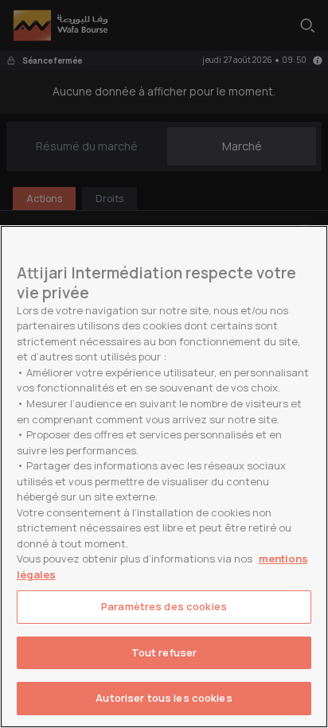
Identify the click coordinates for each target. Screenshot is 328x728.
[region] (164, 476)
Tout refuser (164, 652)
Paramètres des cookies (164, 606)
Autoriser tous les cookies (164, 698)
